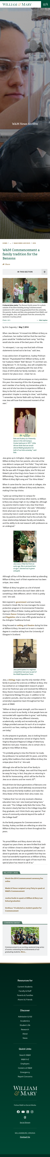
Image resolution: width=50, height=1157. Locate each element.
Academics (25, 1021)
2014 (34, 243)
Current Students (25, 987)
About (25, 1034)
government (21, 602)
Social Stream (25, 1123)
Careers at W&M (25, 1068)
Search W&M (25, 1055)
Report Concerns (25, 1076)
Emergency (25, 1072)
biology (12, 680)
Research (25, 1029)
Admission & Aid (25, 1017)
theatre (30, 625)
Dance (13, 614)
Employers (25, 1064)
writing (20, 625)
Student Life (25, 1025)
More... (23, 952)
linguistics (10, 617)
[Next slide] (45, 292)
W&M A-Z (25, 1059)
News (25, 1038)
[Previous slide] (5, 292)
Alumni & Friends (25, 1000)
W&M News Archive (25, 124)
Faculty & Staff (25, 991)
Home (5, 243)
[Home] (17, 4)
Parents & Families (25, 995)
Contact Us (25, 1137)
